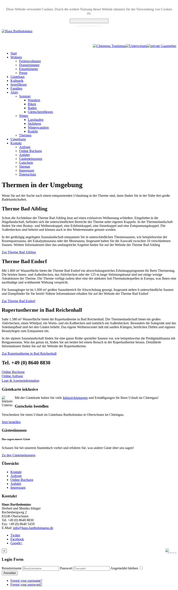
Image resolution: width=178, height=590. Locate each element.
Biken (32, 104)
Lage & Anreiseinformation (20, 380)
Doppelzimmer (29, 65)
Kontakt (15, 143)
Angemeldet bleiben (124, 568)
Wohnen (16, 57)
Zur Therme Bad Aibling (19, 252)
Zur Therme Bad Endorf (18, 301)
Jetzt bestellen (11, 422)
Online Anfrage (12, 376)
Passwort (66, 568)
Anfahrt (24, 155)
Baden (32, 108)
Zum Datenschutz (89, 25)
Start (13, 53)
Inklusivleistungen (75, 398)
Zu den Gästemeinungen (18, 455)
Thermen (25, 135)
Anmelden (9, 573)
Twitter (15, 535)
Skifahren (34, 123)
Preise (23, 73)
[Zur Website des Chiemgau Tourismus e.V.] (109, 46)
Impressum (26, 170)
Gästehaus (17, 77)
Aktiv (14, 92)
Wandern (34, 100)
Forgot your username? (26, 580)
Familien (16, 88)
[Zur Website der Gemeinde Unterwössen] (136, 46)
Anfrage (24, 147)
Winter (23, 116)
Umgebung (18, 139)
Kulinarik (16, 80)
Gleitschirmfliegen (40, 112)
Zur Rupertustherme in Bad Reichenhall (29, 353)
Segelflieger (18, 84)
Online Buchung (30, 151)
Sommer (25, 96)
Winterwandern (38, 127)
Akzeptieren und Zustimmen (89, 21)
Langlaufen (35, 119)
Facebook (17, 539)
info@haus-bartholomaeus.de (33, 528)
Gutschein (26, 162)
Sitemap (24, 166)
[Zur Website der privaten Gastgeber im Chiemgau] (161, 46)
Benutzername (11, 568)
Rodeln (33, 131)
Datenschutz (27, 174)
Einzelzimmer (28, 69)
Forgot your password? (26, 584)
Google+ (16, 543)
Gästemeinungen (30, 159)
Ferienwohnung (30, 61)
